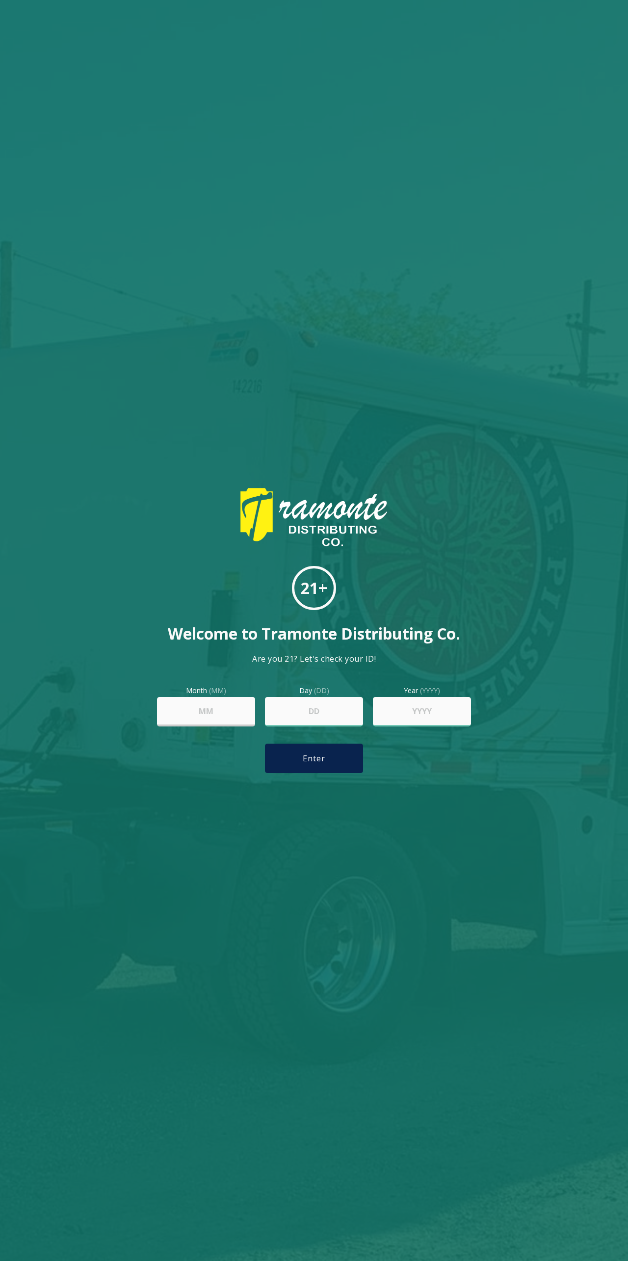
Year (422, 691)
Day (314, 691)
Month (206, 691)
